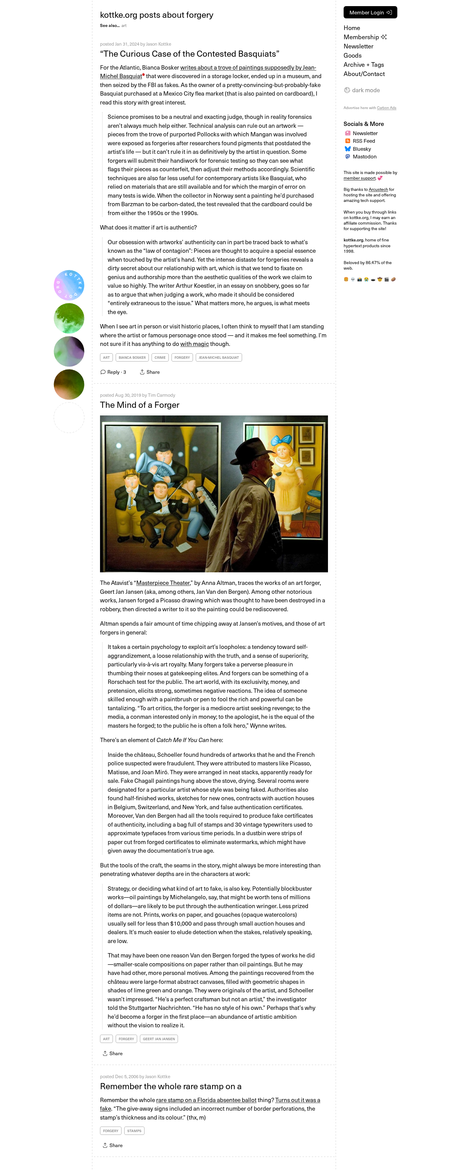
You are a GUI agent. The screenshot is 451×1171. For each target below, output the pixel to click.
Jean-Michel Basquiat (219, 357)
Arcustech (378, 189)
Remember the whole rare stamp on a (171, 1085)
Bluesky (362, 149)
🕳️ (373, 279)
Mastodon (365, 156)
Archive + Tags (364, 64)
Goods (353, 55)
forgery (182, 357)
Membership (362, 36)
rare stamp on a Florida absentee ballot (206, 1099)
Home (352, 27)
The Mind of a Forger (139, 404)
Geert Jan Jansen (159, 1038)
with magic (194, 343)
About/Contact (364, 73)
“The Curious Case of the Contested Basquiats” (189, 53)
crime (160, 357)
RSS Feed (364, 141)
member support (360, 178)
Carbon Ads (386, 107)
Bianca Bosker (132, 357)
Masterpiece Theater (163, 582)
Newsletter (358, 46)
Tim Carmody (161, 395)
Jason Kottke (158, 43)
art (123, 25)
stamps (134, 1130)
